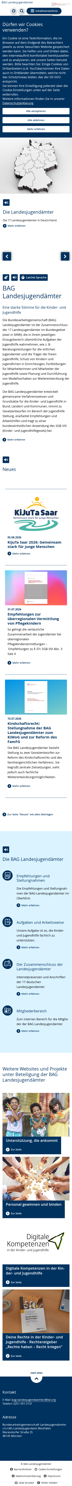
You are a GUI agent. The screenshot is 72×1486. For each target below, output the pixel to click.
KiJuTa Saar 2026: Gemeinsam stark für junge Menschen (34, 544)
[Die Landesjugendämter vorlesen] (6, 202)
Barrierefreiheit (22, 1469)
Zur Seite (16, 1149)
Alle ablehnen (36, 120)
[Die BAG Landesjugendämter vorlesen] (6, 849)
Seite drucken (26, 1482)
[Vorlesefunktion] (14, 277)
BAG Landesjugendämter (17, 2)
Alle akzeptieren (36, 111)
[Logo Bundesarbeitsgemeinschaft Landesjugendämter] (56, 3)
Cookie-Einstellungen (50, 1469)
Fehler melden (49, 1482)
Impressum (54, 1476)
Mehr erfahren (36, 129)
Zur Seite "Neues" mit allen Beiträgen (30, 814)
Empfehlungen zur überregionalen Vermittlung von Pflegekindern (33, 619)
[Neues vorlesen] (6, 459)
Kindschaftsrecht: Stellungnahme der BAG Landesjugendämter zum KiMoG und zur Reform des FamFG (32, 732)
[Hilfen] (14, 11)
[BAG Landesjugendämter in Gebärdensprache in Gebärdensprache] (6, 277)
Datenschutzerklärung (18, 103)
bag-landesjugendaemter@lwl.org (34, 1400)
